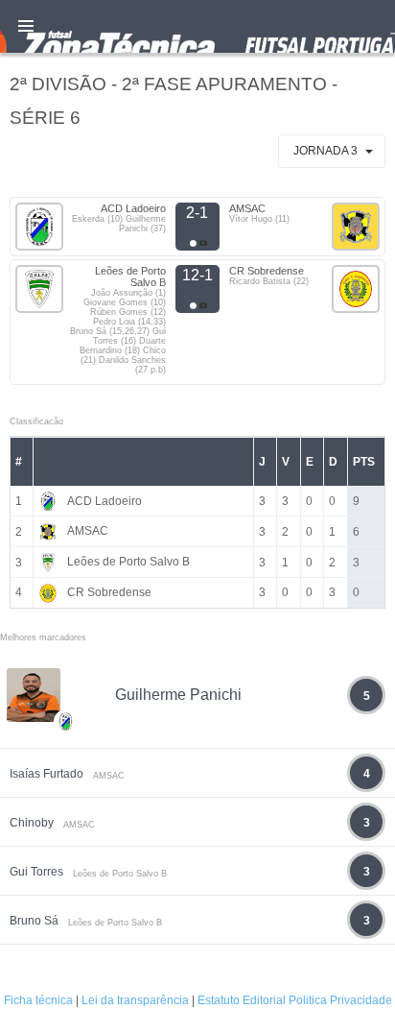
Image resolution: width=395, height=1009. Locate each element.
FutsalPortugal (197, 26)
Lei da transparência (135, 1000)
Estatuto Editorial (242, 1000)
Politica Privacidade (340, 1000)
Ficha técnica (38, 1000)
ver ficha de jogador (66, 777)
